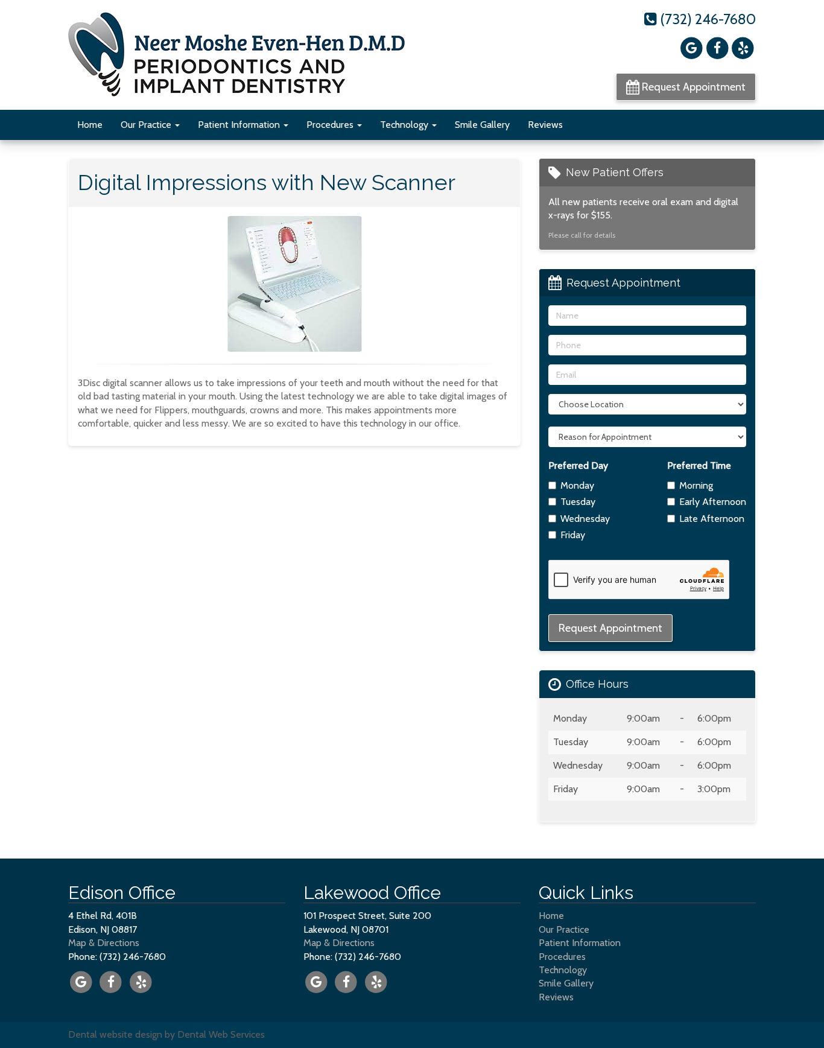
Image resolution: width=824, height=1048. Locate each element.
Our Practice (147, 124)
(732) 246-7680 (706, 19)
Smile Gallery (482, 124)
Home (90, 124)
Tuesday (577, 501)
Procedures (331, 124)
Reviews (545, 124)
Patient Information (240, 124)
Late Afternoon (711, 518)
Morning (696, 485)
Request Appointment (692, 87)
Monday (577, 485)
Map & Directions (103, 942)
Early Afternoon (712, 501)
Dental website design (115, 1034)
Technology (405, 124)
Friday (572, 535)
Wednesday (585, 518)
